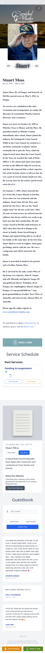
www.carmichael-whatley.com (16, 312)
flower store (29, 326)
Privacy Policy (16, 643)
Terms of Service (28, 643)
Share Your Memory (15, 488)
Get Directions (13, 381)
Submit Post (22, 527)
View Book (11, 452)
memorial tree (30, 322)
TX (10, 377)
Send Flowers (31, 381)
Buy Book (24, 452)
